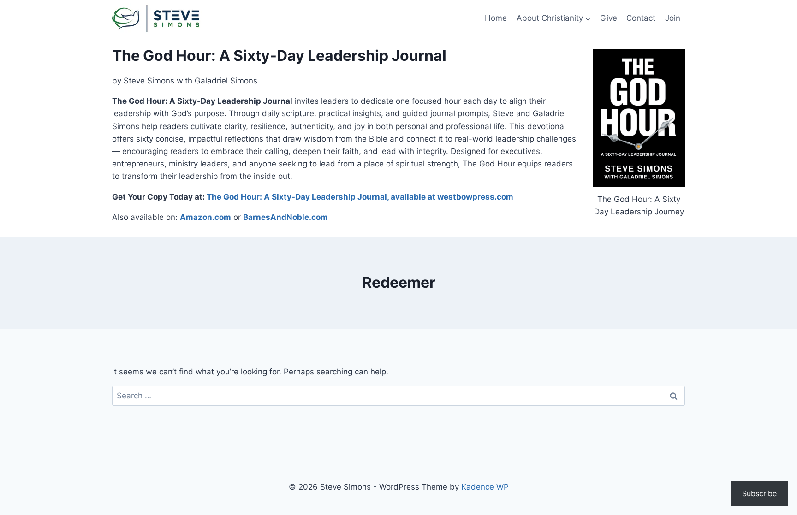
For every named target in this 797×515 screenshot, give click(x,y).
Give (608, 18)
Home (496, 18)
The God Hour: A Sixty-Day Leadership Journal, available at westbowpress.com (360, 196)
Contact (640, 18)
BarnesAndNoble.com (285, 217)
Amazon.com (205, 217)
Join (672, 18)
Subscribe (759, 493)
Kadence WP (485, 486)
